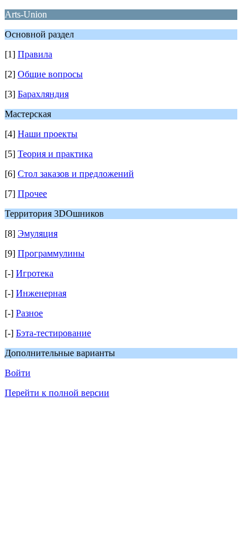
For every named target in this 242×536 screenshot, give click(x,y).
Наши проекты (48, 134)
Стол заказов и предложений (76, 174)
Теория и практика (55, 154)
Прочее (32, 194)
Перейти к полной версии (57, 393)
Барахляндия (43, 94)
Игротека (34, 273)
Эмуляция (38, 233)
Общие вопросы (50, 74)
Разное (29, 313)
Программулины (51, 253)
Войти (18, 373)
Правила (35, 54)
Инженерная (41, 293)
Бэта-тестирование (53, 333)
